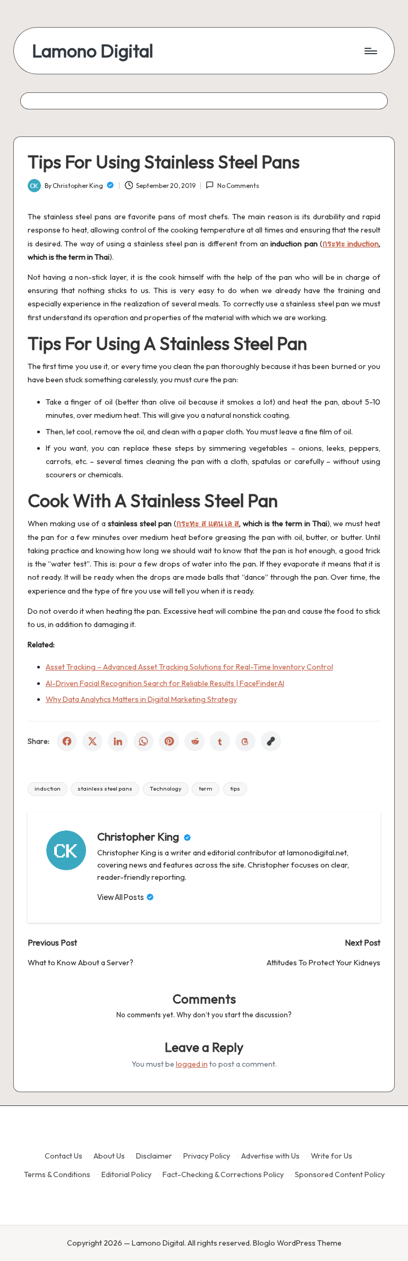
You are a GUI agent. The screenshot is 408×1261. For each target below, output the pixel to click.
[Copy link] (271, 741)
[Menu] (370, 51)
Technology (166, 788)
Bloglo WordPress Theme (297, 1243)
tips (235, 788)
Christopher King (139, 836)
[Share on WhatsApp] (143, 741)
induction (48, 788)
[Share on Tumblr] (220, 741)
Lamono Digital (92, 51)
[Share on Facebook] (67, 741)
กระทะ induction (350, 243)
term (205, 788)
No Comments (238, 186)
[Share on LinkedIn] (118, 741)
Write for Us (331, 1156)
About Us (109, 1156)
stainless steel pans (105, 788)
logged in (192, 1064)
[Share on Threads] (245, 741)
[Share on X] (92, 741)
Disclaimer (154, 1156)
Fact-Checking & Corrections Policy (223, 1174)
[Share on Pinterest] (169, 741)
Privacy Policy (206, 1156)
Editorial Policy (126, 1174)
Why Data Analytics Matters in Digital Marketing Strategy (141, 699)
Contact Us (63, 1156)
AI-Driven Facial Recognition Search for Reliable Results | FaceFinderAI (165, 683)
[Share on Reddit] (194, 741)
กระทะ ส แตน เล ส (207, 523)
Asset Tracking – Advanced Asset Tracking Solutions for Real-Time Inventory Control (189, 667)
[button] (125, 897)
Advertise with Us (270, 1156)
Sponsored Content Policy (340, 1174)
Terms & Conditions (57, 1174)
